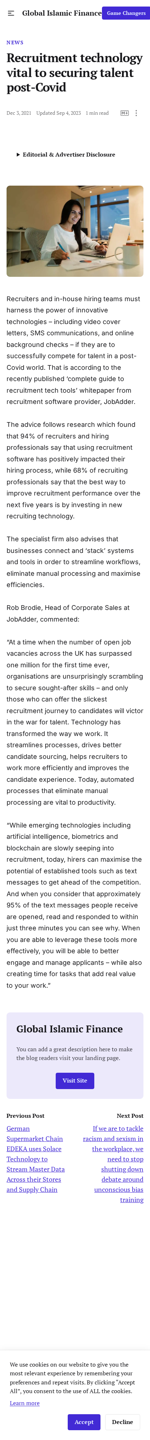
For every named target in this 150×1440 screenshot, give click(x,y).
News (15, 42)
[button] (11, 13)
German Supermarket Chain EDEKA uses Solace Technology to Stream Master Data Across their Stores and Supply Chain (36, 1159)
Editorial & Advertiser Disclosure (69, 154)
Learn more (25, 1403)
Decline (122, 1422)
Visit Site (75, 1080)
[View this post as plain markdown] (124, 113)
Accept (84, 1422)
